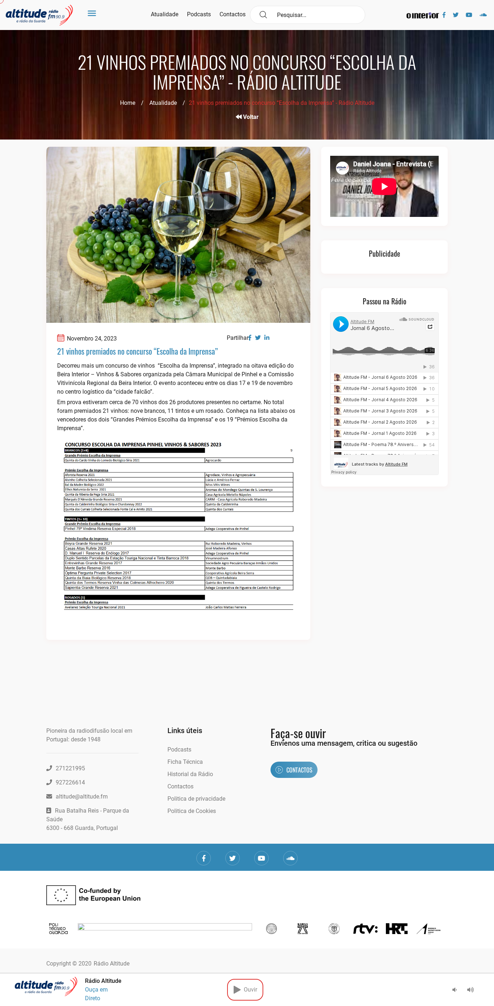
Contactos (233, 14)
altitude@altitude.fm (82, 796)
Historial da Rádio (190, 774)
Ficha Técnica (185, 761)
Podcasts (199, 14)
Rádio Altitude (111, 963)
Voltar (250, 117)
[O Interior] (422, 15)
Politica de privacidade (196, 798)
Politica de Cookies (191, 811)
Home (127, 102)
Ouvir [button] (249, 989)
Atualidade (164, 14)
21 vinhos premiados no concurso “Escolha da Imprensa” (137, 351)
